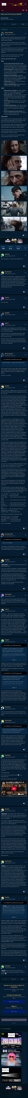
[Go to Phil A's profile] (2, 324)
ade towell (8, 594)
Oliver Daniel (5, 17)
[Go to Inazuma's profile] (2, 756)
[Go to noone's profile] (2, 610)
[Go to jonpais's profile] (2, 313)
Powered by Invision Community (14, 1095)
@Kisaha (3, 865)
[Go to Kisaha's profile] (2, 386)
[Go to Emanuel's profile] (2, 708)
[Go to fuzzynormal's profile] (2, 535)
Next (23, 24)
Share (14, 1019)
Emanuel (7, 707)
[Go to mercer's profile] (2, 255)
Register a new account (14, 1001)
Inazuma (7, 755)
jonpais (7, 313)
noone (7, 609)
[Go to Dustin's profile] (2, 298)
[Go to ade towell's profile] (2, 595)
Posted (10, 34)
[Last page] (26, 24)
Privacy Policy (16, 1092)
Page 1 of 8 (14, 24)
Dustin (7, 297)
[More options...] (25, 33)
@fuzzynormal (4, 564)
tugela (7, 640)
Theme (9, 1092)
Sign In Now (14, 1011)
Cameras (11, 19)
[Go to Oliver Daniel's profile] (2, 33)
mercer (7, 254)
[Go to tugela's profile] (2, 640)
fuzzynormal (9, 534)
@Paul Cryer (4, 813)
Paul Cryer (8, 272)
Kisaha (7, 386)
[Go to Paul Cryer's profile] (2, 272)
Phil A (6, 323)
